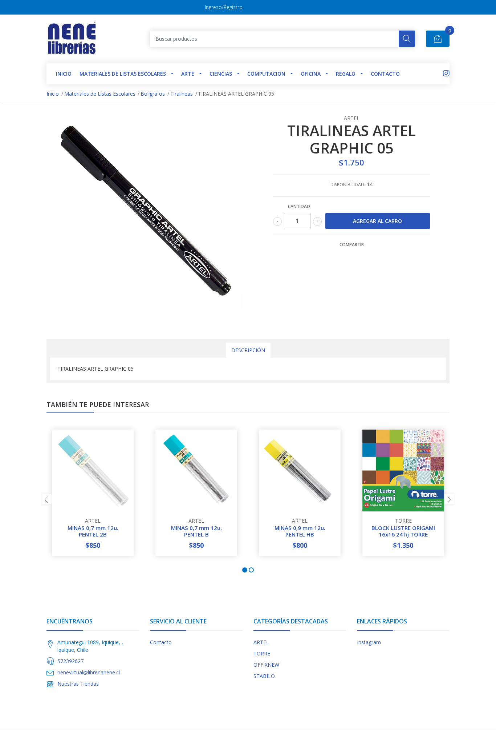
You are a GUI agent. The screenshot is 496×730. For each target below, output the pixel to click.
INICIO (64, 73)
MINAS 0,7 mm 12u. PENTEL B (196, 531)
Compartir (352, 245)
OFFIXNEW (266, 664)
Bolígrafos (153, 93)
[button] (244, 570)
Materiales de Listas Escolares (123, 73)
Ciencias (221, 73)
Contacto (385, 73)
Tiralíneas (181, 93)
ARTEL (261, 642)
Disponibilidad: (347, 184)
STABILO (264, 676)
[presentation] (46, 499)
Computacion (266, 73)
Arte (187, 73)
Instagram (369, 642)
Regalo (345, 73)
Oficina (311, 73)
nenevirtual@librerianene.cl (88, 672)
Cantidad (299, 206)
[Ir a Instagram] (446, 73)
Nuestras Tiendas (78, 683)
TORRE (261, 653)
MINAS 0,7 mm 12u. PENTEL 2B (93, 531)
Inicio (52, 93)
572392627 (70, 661)
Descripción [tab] (248, 350)
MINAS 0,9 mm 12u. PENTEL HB (300, 531)
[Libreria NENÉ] (72, 38)
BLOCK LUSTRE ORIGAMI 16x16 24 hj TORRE (403, 531)
